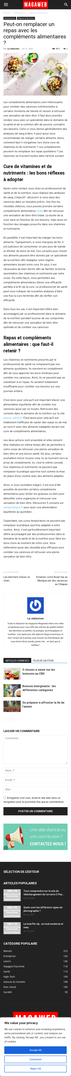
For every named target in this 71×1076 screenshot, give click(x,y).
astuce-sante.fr (12, 417)
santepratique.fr (13, 507)
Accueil (6, 12)
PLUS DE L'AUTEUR (43, 660)
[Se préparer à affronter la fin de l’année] (12, 706)
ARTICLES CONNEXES (17, 660)
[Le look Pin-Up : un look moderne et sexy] (12, 928)
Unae (39, 210)
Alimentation (20, 12)
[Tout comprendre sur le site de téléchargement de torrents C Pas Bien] (12, 895)
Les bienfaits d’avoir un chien (16, 578)
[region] (35, 1046)
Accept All (35, 1050)
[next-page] (11, 719)
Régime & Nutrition (38, 12)
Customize (35, 1059)
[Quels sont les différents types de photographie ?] (12, 912)
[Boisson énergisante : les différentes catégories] (12, 690)
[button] (5, 4)
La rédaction (13, 48)
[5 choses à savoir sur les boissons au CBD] (12, 674)
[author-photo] (35, 613)
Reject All (35, 1068)
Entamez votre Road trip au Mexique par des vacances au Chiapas (52, 580)
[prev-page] (5, 719)
